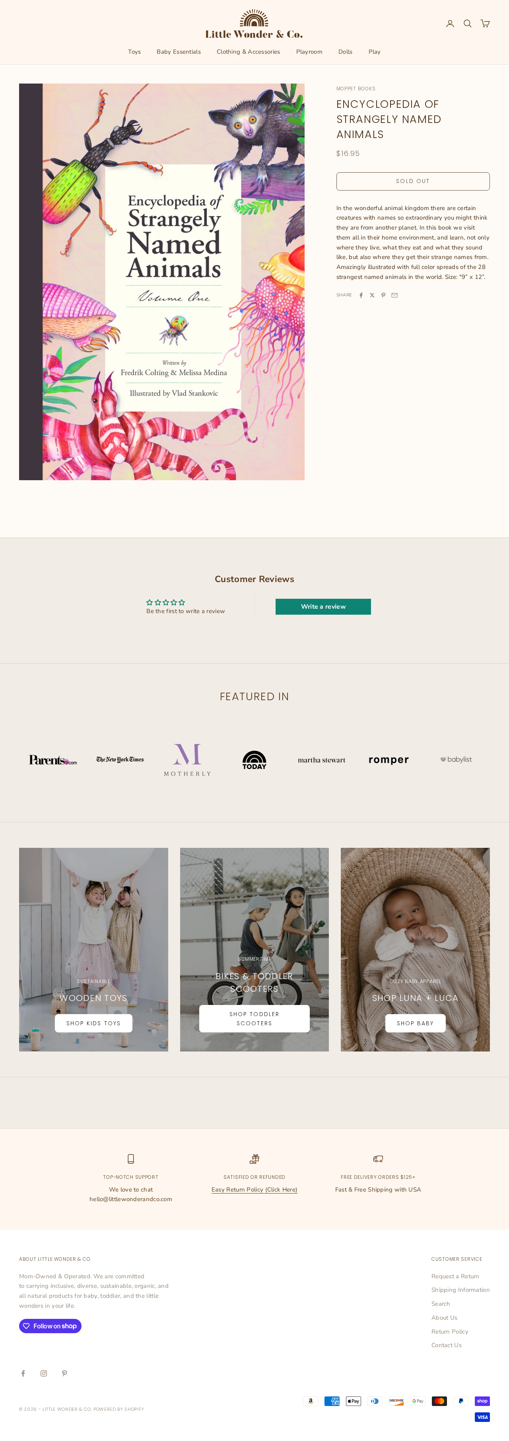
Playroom (309, 52)
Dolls (345, 52)
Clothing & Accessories (248, 52)
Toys (134, 52)
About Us (444, 1318)
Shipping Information (460, 1290)
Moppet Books (356, 88)
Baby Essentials (179, 52)
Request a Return (455, 1276)
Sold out (413, 181)
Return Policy (449, 1332)
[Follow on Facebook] (23, 1373)
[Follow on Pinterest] (64, 1373)
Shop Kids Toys (93, 1023)
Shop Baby (415, 1023)
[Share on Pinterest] (383, 295)
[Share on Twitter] (372, 295)
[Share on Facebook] (361, 295)
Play (375, 52)
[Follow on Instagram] (44, 1373)
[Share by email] (394, 295)
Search (441, 1304)
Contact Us (446, 1345)
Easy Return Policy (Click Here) (254, 1190)
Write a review (323, 606)
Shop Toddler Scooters (254, 1018)
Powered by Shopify (118, 1409)
